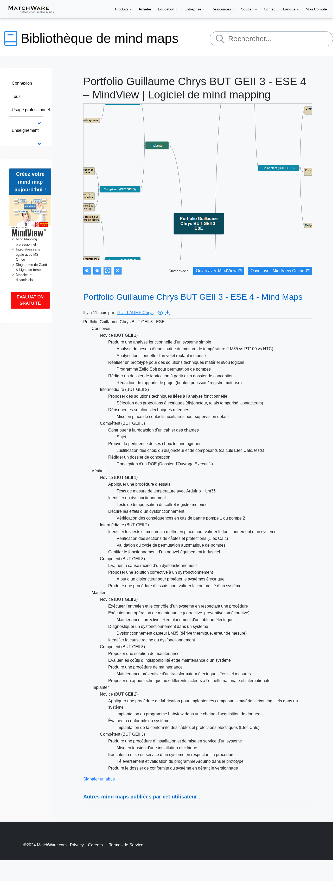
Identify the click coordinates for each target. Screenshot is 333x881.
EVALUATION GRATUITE (30, 300)
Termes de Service (126, 845)
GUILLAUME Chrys (135, 312)
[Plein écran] (117, 270)
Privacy (77, 845)
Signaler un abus (99, 779)
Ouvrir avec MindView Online (277, 270)
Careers (95, 845)
